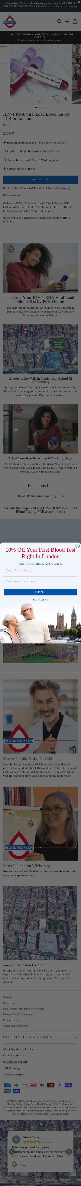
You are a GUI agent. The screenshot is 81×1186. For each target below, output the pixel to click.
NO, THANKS (40, 600)
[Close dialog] (78, 546)
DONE (40, 592)
